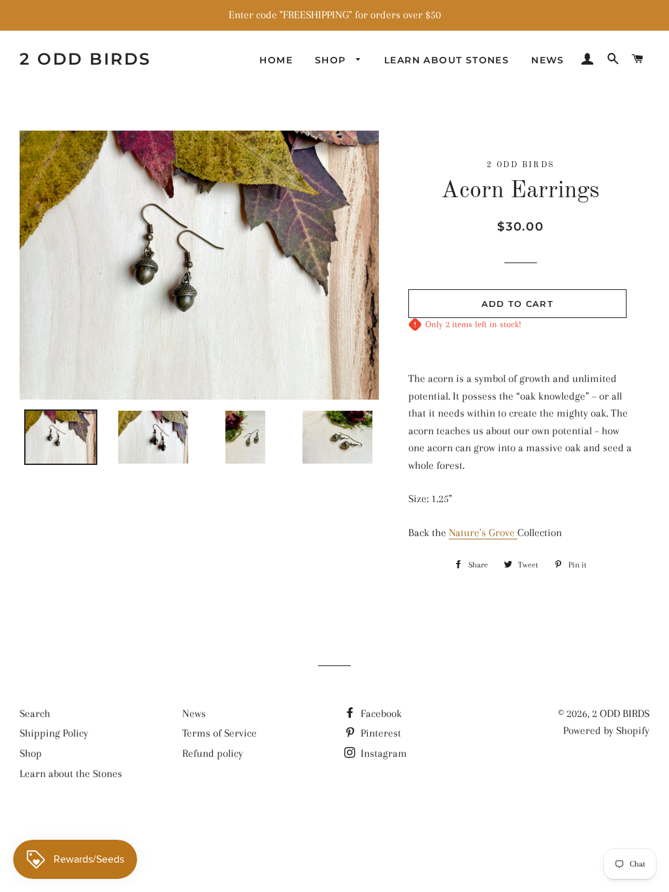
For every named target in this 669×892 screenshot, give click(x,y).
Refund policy (212, 753)
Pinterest (379, 733)
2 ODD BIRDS (86, 59)
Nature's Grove (483, 532)
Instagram (382, 753)
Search (35, 713)
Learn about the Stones (71, 773)
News (547, 60)
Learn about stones (446, 60)
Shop (332, 60)
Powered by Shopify (606, 730)
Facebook (380, 713)
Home (276, 60)
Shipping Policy (54, 733)
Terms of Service (219, 733)
